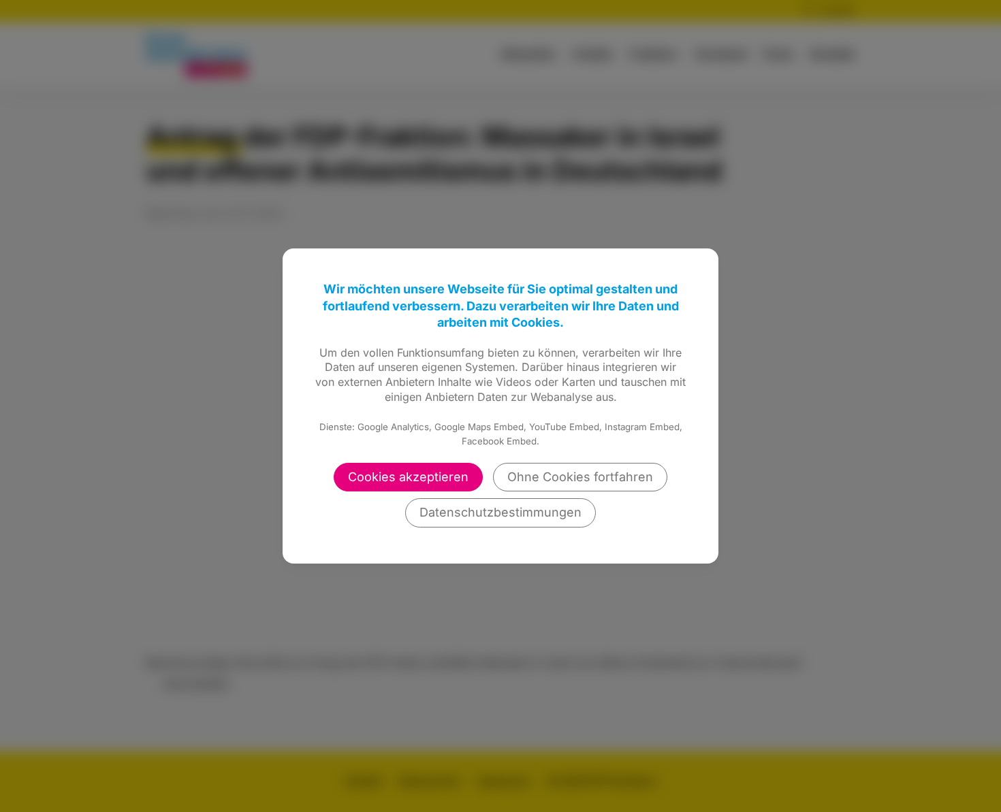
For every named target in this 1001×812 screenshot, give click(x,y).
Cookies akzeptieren (408, 477)
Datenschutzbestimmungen (500, 512)
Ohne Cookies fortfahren (580, 477)
